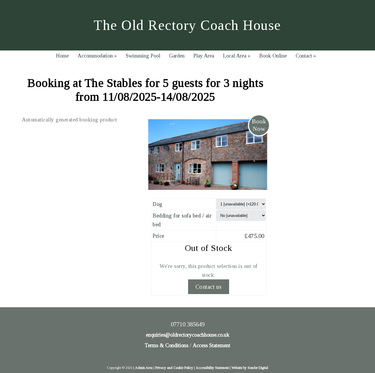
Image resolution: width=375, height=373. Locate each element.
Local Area (236, 56)
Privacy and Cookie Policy (174, 368)
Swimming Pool (143, 56)
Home (62, 56)
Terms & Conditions (166, 345)
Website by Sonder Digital (249, 368)
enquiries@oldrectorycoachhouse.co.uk (187, 335)
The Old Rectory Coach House (187, 25)
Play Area (203, 56)
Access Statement (211, 345)
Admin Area (144, 368)
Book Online (273, 56)
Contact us (208, 286)
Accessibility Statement (212, 368)
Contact (306, 56)
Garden (177, 56)
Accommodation (97, 56)
